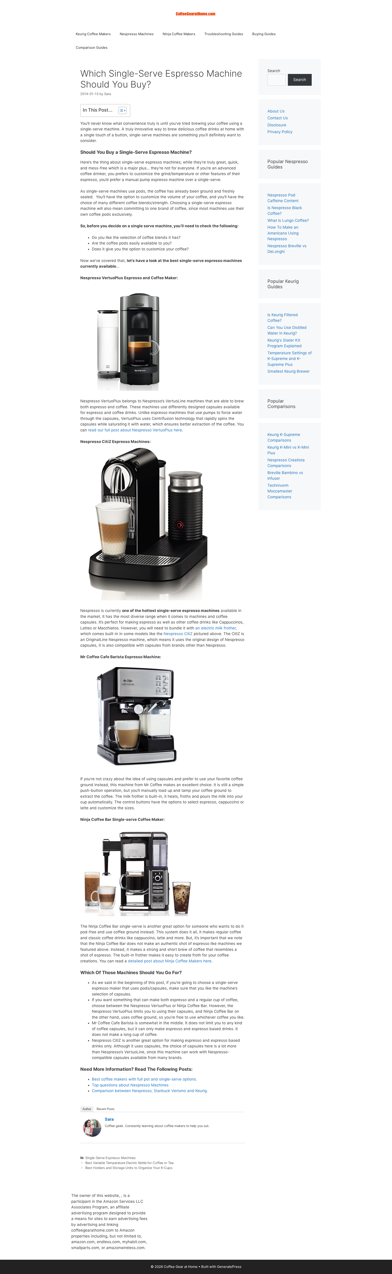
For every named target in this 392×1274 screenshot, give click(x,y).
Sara (109, 1119)
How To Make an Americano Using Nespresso (283, 233)
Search (273, 70)
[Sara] (92, 1135)
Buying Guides (264, 34)
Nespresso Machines (137, 34)
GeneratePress (229, 1266)
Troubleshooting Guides (223, 34)
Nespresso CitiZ (177, 633)
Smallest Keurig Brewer (288, 371)
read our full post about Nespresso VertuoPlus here (135, 430)
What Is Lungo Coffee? (288, 220)
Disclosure (276, 125)
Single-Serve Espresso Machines (110, 1158)
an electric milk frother (215, 628)
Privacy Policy (279, 132)
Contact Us (277, 118)
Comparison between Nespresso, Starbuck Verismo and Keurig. (150, 1090)
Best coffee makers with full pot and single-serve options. (144, 1079)
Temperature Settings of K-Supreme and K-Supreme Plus (289, 359)
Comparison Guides (92, 47)
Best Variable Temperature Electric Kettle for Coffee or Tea (129, 1163)
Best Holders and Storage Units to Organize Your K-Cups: (129, 1168)
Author (87, 1109)
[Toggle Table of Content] (120, 110)
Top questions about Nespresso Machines (130, 1085)
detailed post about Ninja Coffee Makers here (169, 961)
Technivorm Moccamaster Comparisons (279, 491)
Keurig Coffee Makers (93, 34)
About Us (276, 111)
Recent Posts (106, 1109)
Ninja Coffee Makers (179, 34)
